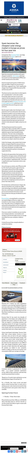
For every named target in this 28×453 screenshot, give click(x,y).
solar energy (15, 76)
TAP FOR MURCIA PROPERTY (14, 35)
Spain (13, 56)
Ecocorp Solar (15, 55)
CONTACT (6, 17)
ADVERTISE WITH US (12, 17)
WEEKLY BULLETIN (20, 17)
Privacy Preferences (14, 448)
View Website (5, 283)
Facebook (22, 283)
